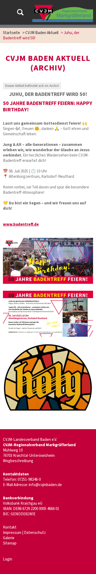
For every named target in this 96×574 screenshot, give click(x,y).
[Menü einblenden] (7, 13)
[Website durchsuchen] (20, 13)
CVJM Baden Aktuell (41, 33)
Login (7, 559)
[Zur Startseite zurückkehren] (62, 6)
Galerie (8, 538)
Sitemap (10, 543)
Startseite (11, 33)
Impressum (12, 532)
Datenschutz (35, 532)
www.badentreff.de (21, 224)
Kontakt (10, 527)
